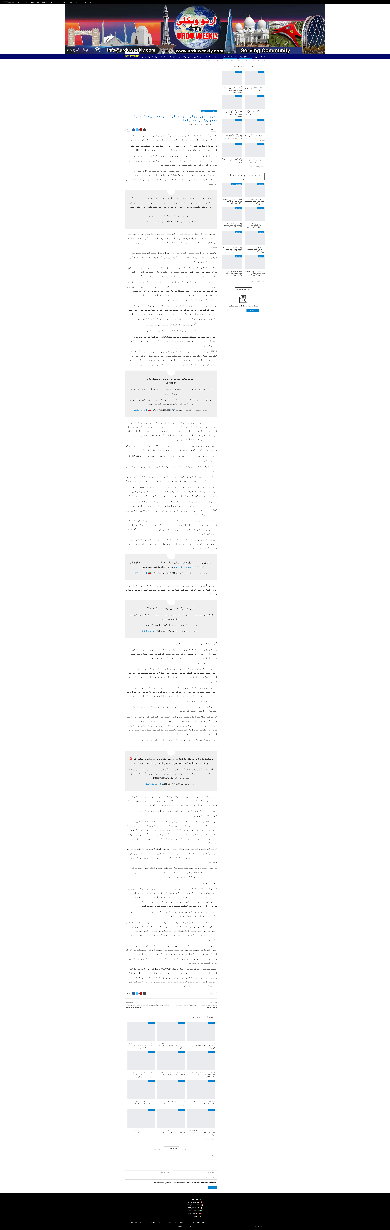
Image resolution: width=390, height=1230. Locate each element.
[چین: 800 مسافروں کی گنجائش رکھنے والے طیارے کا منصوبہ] (201, 1089)
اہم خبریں (245, 56)
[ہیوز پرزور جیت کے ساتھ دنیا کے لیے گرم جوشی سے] (255, 78)
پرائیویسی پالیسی (58, 2)
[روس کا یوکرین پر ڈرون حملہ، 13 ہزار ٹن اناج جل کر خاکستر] (232, 126)
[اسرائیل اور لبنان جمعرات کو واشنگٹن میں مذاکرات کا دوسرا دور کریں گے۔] (232, 78)
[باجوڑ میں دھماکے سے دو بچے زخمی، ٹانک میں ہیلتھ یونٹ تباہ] (141, 1118)
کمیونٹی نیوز (202, 56)
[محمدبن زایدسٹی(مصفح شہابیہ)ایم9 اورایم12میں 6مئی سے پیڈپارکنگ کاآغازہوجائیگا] (255, 262)
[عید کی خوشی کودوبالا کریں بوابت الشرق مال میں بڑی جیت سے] (232, 190)
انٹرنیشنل (230, 56)
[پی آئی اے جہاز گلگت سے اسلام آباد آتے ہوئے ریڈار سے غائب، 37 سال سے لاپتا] (201, 1118)
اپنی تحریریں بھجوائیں (28, 2)
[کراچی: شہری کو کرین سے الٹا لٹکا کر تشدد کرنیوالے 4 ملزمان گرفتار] (171, 1060)
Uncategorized (236, 184)
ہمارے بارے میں (88, 2)
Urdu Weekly (261, 1227)
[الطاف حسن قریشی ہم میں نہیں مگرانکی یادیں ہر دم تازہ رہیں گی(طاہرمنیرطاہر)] (232, 262)
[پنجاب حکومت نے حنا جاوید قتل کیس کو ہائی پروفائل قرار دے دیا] (171, 1118)
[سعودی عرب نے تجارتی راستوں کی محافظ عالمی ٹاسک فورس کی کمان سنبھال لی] (255, 126)
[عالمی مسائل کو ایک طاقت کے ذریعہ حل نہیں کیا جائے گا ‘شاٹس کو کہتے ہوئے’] (255, 150)
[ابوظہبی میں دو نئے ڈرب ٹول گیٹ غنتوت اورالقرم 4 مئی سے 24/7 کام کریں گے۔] (255, 238)
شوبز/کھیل (185, 56)
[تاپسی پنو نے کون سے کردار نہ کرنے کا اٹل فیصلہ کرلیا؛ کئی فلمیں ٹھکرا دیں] (141, 1089)
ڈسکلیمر (44, 2)
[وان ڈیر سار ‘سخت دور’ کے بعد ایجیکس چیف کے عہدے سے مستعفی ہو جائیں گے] (232, 150)
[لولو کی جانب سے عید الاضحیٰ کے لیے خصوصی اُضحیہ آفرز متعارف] (232, 214)
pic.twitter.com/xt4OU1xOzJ (189, 567)
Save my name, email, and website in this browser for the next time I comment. (184, 1183)
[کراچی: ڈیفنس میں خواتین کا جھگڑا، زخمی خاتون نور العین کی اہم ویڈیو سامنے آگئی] (201, 1060)
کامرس (216, 56)
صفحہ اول (260, 56)
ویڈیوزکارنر (150, 56)
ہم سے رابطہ (74, 2)
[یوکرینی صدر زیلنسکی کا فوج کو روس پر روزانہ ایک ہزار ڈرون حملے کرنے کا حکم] (171, 1031)
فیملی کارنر (168, 56)
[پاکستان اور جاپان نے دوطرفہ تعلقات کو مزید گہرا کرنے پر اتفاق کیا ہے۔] (255, 102)
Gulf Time (132, 56)
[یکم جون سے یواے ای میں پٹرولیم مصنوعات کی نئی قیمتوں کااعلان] (255, 190)
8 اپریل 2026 (153, 783)
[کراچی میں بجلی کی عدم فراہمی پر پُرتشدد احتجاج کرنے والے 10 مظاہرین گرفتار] (171, 1089)
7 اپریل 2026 (153, 221)
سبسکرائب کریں (253, 310)
